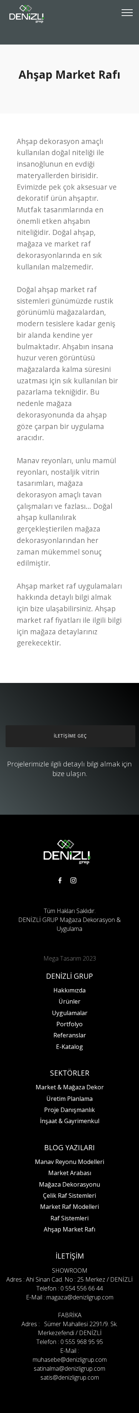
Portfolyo (69, 1024)
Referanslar (69, 1035)
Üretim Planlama (69, 1099)
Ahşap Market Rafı (69, 1229)
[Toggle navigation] (127, 12)
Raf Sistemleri (69, 1218)
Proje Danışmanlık (69, 1110)
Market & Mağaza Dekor (70, 1087)
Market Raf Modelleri (69, 1207)
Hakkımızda (69, 990)
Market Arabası (69, 1173)
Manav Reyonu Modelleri (69, 1162)
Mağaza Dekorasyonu (69, 1184)
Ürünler (69, 1001)
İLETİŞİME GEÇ (70, 736)
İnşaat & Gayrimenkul (69, 1121)
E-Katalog (69, 1047)
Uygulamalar (69, 1013)
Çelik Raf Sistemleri (69, 1195)
